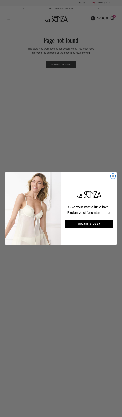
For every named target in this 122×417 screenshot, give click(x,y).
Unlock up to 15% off (89, 224)
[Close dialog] (113, 176)
